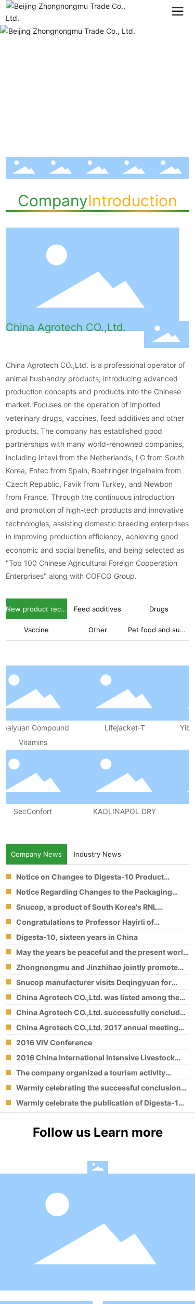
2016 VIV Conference (54, 1042)
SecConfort (28, 811)
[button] (88, 133)
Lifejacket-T (120, 727)
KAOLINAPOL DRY (119, 811)
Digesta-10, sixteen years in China (77, 937)
